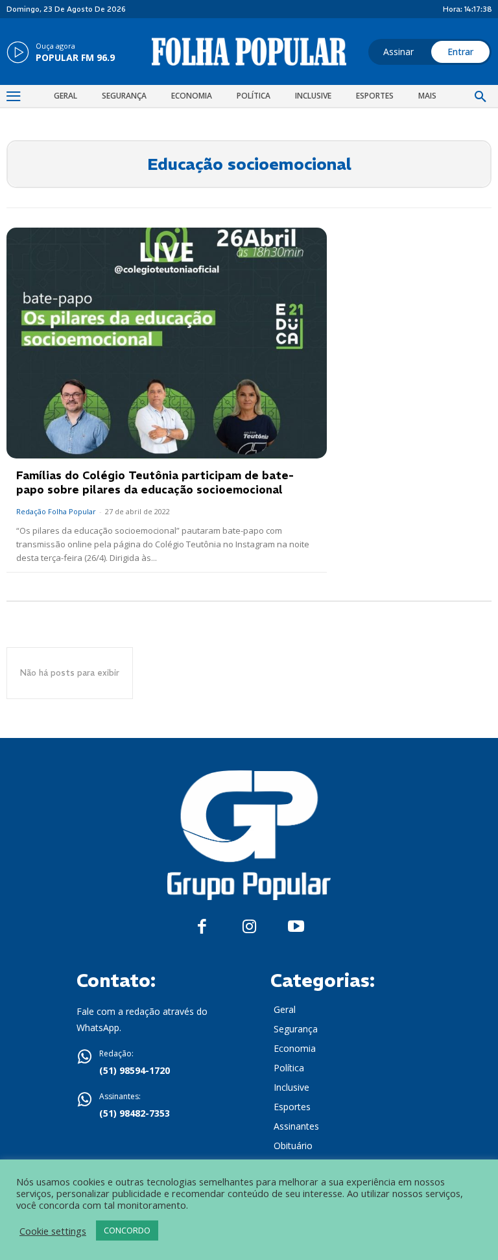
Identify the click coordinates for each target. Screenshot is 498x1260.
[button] (480, 97)
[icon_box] (60, 53)
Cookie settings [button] (52, 1231)
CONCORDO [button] (127, 1230)
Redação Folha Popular (56, 511)
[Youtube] (296, 927)
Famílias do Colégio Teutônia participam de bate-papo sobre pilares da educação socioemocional (155, 482)
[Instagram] (249, 927)
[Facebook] (202, 927)
